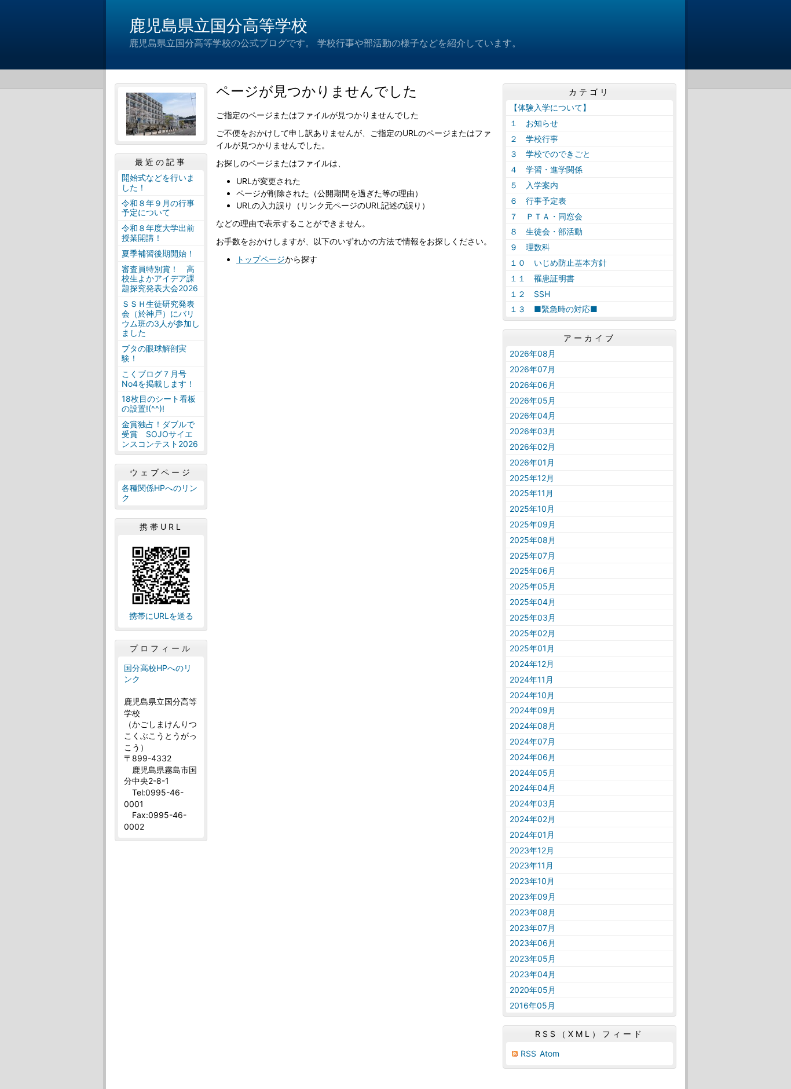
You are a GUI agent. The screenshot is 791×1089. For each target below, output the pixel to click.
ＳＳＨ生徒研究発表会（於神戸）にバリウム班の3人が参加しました (161, 318)
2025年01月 (532, 648)
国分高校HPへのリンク (158, 673)
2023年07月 (532, 928)
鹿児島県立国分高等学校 (218, 25)
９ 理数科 (530, 247)
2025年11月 (532, 493)
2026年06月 (533, 385)
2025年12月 (532, 478)
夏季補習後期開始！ (158, 253)
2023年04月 (533, 974)
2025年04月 (533, 602)
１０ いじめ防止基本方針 (558, 262)
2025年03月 (533, 617)
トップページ (260, 259)
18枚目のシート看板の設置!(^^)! (159, 403)
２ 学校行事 (534, 139)
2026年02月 (532, 447)
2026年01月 (532, 462)
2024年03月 (533, 803)
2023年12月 (532, 850)
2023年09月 (533, 896)
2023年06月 (533, 943)
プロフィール (161, 648)
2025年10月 (532, 509)
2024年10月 (532, 695)
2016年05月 (532, 1005)
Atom (549, 1053)
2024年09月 (533, 710)
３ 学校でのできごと (550, 154)
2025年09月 (533, 524)
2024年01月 (532, 834)
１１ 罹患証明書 (542, 278)
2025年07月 (532, 555)
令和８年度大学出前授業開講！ (158, 233)
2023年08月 (533, 912)
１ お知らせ (534, 123)
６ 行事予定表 (538, 201)
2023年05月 (533, 958)
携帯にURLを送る (161, 616)
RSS (528, 1053)
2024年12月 (532, 664)
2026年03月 (533, 431)
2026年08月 (533, 353)
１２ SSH (530, 294)
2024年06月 (533, 757)
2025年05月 (533, 586)
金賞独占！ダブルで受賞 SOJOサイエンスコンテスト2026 (160, 434)
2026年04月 (533, 415)
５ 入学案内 (534, 185)
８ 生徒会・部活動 (546, 231)
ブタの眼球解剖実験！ (154, 353)
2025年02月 (532, 633)
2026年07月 (532, 369)
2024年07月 (532, 741)
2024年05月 (533, 773)
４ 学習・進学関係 (546, 169)
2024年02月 (532, 819)
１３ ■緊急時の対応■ (554, 309)
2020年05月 (533, 990)
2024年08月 (533, 726)
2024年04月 (533, 788)
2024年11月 (532, 679)
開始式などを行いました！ (158, 182)
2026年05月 (533, 400)
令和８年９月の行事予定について (158, 208)
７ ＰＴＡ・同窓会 (546, 216)
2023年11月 (532, 865)
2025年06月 (533, 570)
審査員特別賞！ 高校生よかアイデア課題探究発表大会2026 (160, 279)
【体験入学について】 (550, 107)
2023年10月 (532, 881)
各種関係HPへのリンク (159, 493)
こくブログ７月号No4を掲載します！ (158, 378)
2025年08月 (533, 540)
